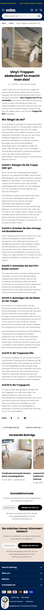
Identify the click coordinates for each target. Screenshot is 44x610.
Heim (4, 23)
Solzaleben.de (14, 606)
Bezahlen (25, 597)
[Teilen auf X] (18, 418)
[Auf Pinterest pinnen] (25, 418)
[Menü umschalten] (3, 10)
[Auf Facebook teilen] (11, 418)
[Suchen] (39, 16)
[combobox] (22, 16)
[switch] (5, 606)
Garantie (29, 601)
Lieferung (15, 597)
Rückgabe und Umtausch (12, 601)
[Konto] (36, 10)
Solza (11, 23)
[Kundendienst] (31, 10)
